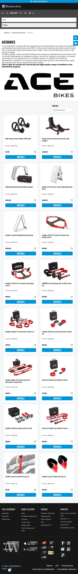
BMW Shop (14, 13)
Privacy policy (67, 565)
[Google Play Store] (29, 549)
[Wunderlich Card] (10, 546)
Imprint (49, 565)
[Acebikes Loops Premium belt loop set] (57, 464)
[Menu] (2, 13)
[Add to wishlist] (35, 152)
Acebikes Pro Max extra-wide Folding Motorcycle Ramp (57, 188)
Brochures (5, 516)
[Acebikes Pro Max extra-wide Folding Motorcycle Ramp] (57, 174)
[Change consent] (10, 570)
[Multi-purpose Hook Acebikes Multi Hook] (20, 126)
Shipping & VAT (46, 516)
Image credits (25, 525)
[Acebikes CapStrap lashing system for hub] (20, 415)
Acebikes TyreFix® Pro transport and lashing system (19, 284)
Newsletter (5, 513)
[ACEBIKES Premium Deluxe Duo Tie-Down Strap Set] (57, 270)
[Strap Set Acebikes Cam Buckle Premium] (57, 367)
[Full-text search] (7, 13)
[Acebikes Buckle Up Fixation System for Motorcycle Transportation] (20, 367)
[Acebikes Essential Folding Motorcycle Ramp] (20, 222)
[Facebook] (62, 543)
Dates (23, 513)
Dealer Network (46, 519)
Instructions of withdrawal (43, 569)
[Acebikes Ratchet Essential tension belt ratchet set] (57, 319)
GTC (57, 565)
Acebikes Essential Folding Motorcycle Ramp (19, 235)
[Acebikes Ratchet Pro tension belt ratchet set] (20, 319)
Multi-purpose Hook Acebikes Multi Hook (18, 139)
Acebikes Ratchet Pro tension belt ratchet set (19, 332)
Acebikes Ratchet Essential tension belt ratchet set (57, 333)
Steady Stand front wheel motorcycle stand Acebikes (55, 140)
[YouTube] (62, 549)
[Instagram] (68, 543)
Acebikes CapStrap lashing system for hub (18, 428)
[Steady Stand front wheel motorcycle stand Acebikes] (57, 126)
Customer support (66, 522)
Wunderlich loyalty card (29, 516)
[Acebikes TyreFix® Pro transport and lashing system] (20, 270)
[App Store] (29, 543)
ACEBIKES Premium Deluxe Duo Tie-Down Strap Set (56, 284)
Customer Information (48, 513)
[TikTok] (62, 555)
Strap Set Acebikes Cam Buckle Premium (55, 380)
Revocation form (46, 525)
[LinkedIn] (68, 549)
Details (21, 157)
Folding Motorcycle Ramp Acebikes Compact (19, 187)
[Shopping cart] (76, 13)
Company (24, 519)
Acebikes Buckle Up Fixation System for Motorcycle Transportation (17, 381)
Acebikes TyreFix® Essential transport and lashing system (55, 236)
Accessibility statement (66, 569)
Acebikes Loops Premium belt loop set (54, 477)
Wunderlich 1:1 (65, 519)
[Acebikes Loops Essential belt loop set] (20, 464)
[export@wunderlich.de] (75, 43)
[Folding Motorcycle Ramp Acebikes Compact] (20, 174)
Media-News (6, 519)
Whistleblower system (67, 528)
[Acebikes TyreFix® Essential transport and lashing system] (57, 222)
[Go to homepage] (11, 6)
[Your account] (25, 13)
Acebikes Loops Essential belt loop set (17, 477)
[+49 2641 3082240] (75, 37)
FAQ (42, 522)
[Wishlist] (20, 13)
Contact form (64, 525)
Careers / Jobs (25, 522)
